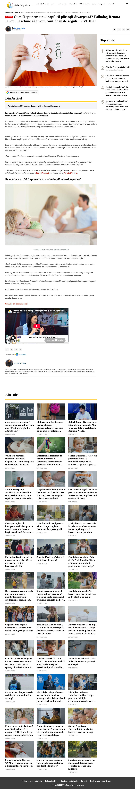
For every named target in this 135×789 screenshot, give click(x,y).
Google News (22, 354)
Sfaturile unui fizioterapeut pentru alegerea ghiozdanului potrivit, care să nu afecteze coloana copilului (50, 426)
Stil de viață (83, 4)
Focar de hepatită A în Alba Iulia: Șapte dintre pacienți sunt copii (81, 661)
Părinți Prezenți (43, 4)
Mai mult (110, 4)
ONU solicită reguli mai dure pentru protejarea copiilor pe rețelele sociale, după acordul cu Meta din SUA (82, 494)
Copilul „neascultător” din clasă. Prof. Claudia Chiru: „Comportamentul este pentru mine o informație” (81, 561)
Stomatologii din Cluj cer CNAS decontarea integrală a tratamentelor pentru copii (19, 763)
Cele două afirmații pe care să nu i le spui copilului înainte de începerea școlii (50, 526)
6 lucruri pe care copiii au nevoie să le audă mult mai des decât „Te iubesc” (50, 763)
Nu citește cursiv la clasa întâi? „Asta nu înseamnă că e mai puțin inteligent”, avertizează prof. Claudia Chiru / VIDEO (51, 663)
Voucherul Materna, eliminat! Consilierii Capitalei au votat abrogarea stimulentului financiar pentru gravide (19, 460)
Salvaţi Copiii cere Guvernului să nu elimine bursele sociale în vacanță (80, 729)
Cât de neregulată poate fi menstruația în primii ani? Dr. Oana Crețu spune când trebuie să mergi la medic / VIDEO (50, 595)
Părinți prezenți (19, 12)
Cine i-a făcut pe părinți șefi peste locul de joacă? (50, 558)
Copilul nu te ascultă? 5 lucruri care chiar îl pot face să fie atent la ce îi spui (82, 594)
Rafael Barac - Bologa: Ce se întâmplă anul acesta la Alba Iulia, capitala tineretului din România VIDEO (82, 426)
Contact (84, 781)
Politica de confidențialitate (32, 781)
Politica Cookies (51, 781)
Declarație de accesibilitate (100, 781)
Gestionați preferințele (69, 781)
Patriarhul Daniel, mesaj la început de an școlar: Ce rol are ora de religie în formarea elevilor (18, 561)
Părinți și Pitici (9, 12)
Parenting (61, 4)
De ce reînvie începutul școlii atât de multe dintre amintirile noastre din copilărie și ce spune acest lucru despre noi (19, 595)
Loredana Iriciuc (19, 28)
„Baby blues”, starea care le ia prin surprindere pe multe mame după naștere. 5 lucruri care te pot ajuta (82, 527)
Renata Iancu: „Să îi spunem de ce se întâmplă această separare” (34, 106)
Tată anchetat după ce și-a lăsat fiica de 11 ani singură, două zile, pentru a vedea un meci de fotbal (51, 629)
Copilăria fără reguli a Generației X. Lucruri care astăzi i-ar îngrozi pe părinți (19, 627)
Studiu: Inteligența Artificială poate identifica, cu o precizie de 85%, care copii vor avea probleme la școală (18, 494)
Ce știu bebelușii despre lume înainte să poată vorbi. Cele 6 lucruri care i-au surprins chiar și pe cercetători (51, 494)
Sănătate (72, 4)
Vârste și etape (97, 4)
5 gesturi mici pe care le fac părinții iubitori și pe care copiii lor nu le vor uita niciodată (81, 764)
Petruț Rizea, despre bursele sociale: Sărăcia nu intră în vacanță (19, 695)
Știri (52, 4)
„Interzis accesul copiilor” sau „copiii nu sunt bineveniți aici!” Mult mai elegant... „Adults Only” (19, 426)
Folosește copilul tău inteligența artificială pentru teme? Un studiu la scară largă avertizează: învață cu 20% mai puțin (19, 528)
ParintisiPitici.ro (70, 173)
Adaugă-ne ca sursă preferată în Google (23, 92)
